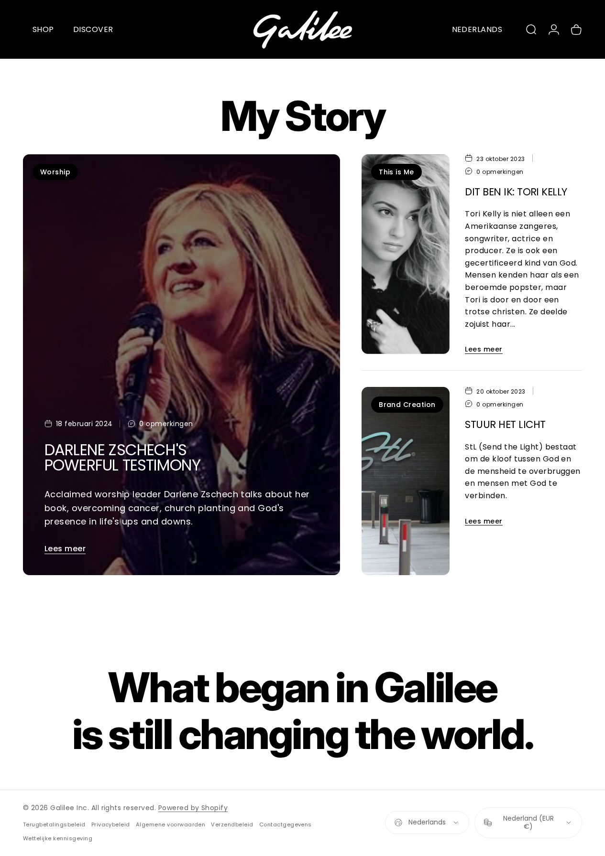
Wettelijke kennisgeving (57, 838)
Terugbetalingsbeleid (54, 824)
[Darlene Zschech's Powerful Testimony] (181, 365)
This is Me (396, 172)
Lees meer (65, 548)
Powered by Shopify (193, 808)
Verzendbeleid (232, 824)
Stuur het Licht (505, 424)
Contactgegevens (285, 824)
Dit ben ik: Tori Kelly (516, 192)
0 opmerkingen (166, 424)
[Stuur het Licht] (406, 481)
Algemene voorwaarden (171, 824)
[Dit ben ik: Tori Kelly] (406, 254)
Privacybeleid (110, 824)
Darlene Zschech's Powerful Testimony (122, 457)
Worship (55, 172)
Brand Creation (407, 404)
